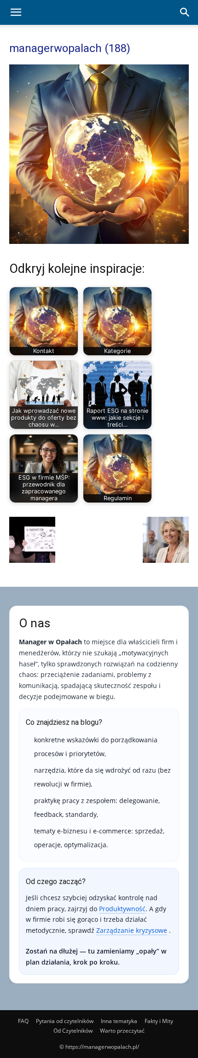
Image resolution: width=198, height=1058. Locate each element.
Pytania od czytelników (64, 1021)
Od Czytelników (73, 1031)
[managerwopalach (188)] (99, 241)
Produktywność (122, 908)
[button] (15, 12)
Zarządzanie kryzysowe (131, 930)
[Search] (185, 12)
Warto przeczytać (122, 1031)
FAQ (23, 1021)
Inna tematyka (119, 1021)
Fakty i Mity (159, 1021)
